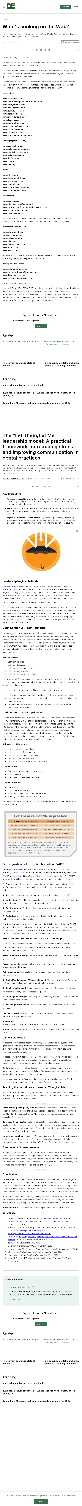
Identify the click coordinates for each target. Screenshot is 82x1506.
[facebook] (33, 50)
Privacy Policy (71, 1496)
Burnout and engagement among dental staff (49, 1218)
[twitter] (41, 50)
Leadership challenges (13, 586)
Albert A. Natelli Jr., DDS (13, 479)
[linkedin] (37, 50)
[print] (78, 50)
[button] (4, 6)
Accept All (41, 1501)
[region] (41, 1499)
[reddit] (45, 50)
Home (5, 20)
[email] (49, 50)
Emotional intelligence (13, 869)
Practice (6, 429)
